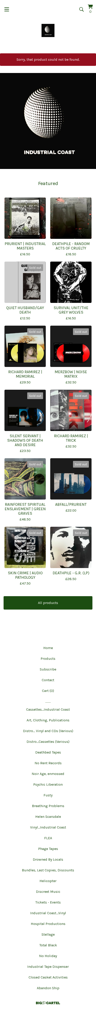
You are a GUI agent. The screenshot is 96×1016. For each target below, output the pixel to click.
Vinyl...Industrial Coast (48, 827)
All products (48, 603)
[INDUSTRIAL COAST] (48, 30)
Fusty (48, 795)
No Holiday (48, 956)
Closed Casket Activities (48, 977)
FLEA (48, 838)
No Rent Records (48, 763)
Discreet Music (48, 891)
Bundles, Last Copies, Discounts (48, 870)
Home (48, 648)
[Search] (81, 9)
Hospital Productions (48, 924)
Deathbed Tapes (48, 752)
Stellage (48, 934)
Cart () (48, 691)
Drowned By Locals (48, 859)
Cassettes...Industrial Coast (48, 709)
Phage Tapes (48, 849)
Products (48, 658)
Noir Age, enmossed (48, 774)
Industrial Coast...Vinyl (48, 913)
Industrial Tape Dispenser (48, 966)
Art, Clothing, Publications (48, 720)
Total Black (48, 945)
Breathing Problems (48, 806)
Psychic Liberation (48, 784)
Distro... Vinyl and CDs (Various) (48, 731)
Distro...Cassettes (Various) (48, 741)
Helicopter (48, 881)
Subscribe (48, 669)
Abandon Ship (48, 988)
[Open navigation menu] (7, 9)
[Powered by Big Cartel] (48, 1003)
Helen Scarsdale (48, 816)
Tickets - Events (48, 902)
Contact (48, 680)
